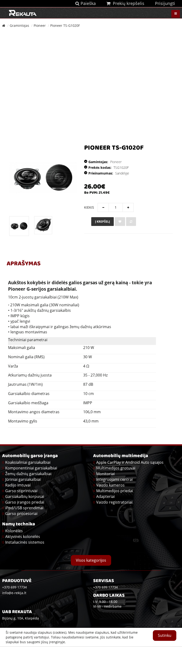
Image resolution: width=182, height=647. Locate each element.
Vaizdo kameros (110, 485)
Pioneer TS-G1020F (65, 25)
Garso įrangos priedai (24, 502)
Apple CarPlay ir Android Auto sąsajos (130, 462)
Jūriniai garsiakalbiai (23, 479)
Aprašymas (24, 264)
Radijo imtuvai (18, 485)
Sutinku (164, 635)
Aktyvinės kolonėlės (22, 536)
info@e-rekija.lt (14, 593)
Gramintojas (19, 25)
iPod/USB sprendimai (24, 507)
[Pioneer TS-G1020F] (43, 177)
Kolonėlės (14, 530)
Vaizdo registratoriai (114, 502)
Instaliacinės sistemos (24, 542)
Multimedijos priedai (114, 490)
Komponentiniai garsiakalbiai (31, 468)
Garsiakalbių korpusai (24, 496)
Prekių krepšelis (127, 3)
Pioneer (40, 25)
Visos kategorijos (91, 560)
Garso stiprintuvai (21, 490)
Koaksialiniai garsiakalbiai (27, 462)
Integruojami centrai (114, 479)
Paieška (87, 3)
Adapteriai (105, 496)
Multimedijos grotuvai (115, 468)
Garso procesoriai (21, 513)
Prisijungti (165, 3)
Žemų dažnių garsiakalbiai (28, 473)
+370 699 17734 (105, 587)
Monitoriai (105, 473)
